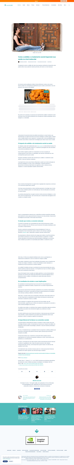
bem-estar (40, 145)
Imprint (65, 450)
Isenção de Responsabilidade (30, 451)
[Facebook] (22, 371)
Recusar (10, 461)
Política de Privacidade (6, 458)
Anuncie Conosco (46, 451)
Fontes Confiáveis (25, 450)
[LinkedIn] (44, 371)
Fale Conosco (39, 451)
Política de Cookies (60, 450)
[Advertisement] (37, 16)
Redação (14, 450)
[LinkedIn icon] (37, 389)
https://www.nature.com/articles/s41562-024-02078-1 (31, 365)
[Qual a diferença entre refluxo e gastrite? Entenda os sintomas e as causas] (24, 411)
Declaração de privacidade (34, 450)
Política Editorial (43, 450)
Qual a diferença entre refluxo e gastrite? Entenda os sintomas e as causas (23, 417)
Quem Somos (9, 450)
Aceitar (5, 461)
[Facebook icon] (35, 389)
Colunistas (19, 450)
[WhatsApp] (52, 371)
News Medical (24, 357)
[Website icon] (39, 389)
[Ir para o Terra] (37, 1)
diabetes (25, 232)
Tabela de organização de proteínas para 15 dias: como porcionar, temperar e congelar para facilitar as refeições (37, 418)
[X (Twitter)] (29, 371)
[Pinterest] (37, 371)
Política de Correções (51, 450)
